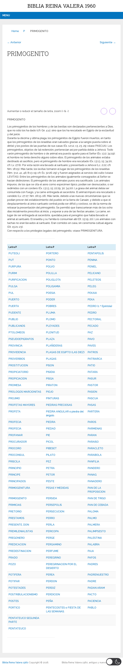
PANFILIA (93, 461)
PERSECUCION (55, 511)
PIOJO (49, 391)
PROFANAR (15, 435)
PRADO (13, 557)
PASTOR (93, 385)
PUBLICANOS (16, 325)
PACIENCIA (94, 601)
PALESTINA (95, 537)
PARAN (92, 435)
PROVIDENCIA (17, 352)
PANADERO (95, 481)
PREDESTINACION (19, 551)
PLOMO (50, 319)
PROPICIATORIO (18, 372)
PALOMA (93, 511)
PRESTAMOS (16, 518)
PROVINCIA (15, 345)
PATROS (93, 352)
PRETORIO (15, 511)
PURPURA (14, 266)
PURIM (12, 273)
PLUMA (50, 312)
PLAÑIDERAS (54, 345)
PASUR (92, 378)
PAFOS (92, 557)
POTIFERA (14, 574)
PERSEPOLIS (54, 504)
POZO (12, 564)
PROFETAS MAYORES (21, 404)
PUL (11, 292)
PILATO (50, 454)
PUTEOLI (14, 253)
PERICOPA (52, 531)
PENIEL (92, 266)
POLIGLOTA (53, 279)
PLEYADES (52, 325)
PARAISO (93, 441)
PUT (11, 259)
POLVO (50, 266)
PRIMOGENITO (17, 498)
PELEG (92, 286)
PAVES (92, 345)
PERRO (50, 518)
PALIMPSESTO (97, 531)
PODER (50, 299)
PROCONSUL (16, 454)
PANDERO (94, 468)
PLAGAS (51, 358)
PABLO (92, 607)
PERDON (51, 581)
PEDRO (92, 312)
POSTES (13, 601)
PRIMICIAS (14, 504)
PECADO (93, 325)
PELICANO (94, 273)
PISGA (50, 378)
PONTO (50, 259)
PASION (92, 391)
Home (15, 31)
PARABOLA (95, 454)
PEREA (50, 574)
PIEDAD (51, 428)
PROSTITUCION (18, 365)
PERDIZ (50, 587)
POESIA (50, 292)
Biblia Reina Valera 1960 (61, 5)
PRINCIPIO (14, 468)
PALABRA (94, 544)
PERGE (50, 537)
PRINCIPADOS (17, 481)
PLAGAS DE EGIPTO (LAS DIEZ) (65, 352)
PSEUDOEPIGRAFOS (21, 339)
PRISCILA (14, 461)
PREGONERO (16, 537)
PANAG (92, 474)
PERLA (50, 524)
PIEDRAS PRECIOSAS (59, 404)
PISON (50, 365)
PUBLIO (13, 319)
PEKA (91, 299)
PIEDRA (50, 422)
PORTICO (14, 607)
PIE (48, 435)
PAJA (91, 551)
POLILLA (51, 273)
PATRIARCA (95, 358)
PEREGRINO (53, 557)
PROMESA (14, 385)
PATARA (93, 372)
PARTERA (94, 411)
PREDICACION (17, 544)
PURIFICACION (17, 279)
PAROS (92, 422)
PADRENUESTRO (98, 574)
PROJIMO (14, 398)
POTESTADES (17, 587)
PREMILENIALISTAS (20, 531)
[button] (113, 661)
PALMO (92, 518)
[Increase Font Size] (104, 111)
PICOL (50, 441)
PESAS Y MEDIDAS (57, 487)
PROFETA (14, 411)
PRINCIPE (14, 474)
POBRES (51, 306)
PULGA (12, 286)
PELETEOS (94, 279)
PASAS (92, 404)
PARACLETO (95, 448)
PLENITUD (52, 332)
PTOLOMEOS (16, 332)
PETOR (50, 474)
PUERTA (13, 306)
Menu (6, 15)
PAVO (91, 339)
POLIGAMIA (53, 286)
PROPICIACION (17, 378)
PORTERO (52, 253)
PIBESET (51, 448)
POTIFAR (14, 581)
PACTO (92, 594)
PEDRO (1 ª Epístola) (100, 306)
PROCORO (14, 448)
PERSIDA (51, 498)
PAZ (90, 332)
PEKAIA (92, 292)
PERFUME (52, 551)
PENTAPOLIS (96, 253)
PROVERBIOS (16, 358)
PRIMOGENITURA (19, 487)
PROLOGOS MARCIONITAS (24, 391)
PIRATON (51, 385)
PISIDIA (50, 372)
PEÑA (49, 601)
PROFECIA (14, 422)
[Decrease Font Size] (112, 111)
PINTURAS (52, 398)
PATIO (91, 365)
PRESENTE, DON (18, 524)
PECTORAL (95, 319)
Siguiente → (108, 42)
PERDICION (53, 594)
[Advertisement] (61, 83)
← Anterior (14, 42)
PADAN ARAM (96, 587)
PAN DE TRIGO (97, 498)
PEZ (48, 461)
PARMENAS (95, 428)
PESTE (50, 481)
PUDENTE (14, 312)
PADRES (93, 564)
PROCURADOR (17, 441)
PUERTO (13, 299)
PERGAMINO (54, 544)
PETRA (50, 468)
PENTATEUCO (17, 628)
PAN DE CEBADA (98, 504)
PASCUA (93, 398)
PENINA (92, 259)
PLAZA (50, 339)
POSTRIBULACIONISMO (23, 594)
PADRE (92, 581)
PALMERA (94, 524)
